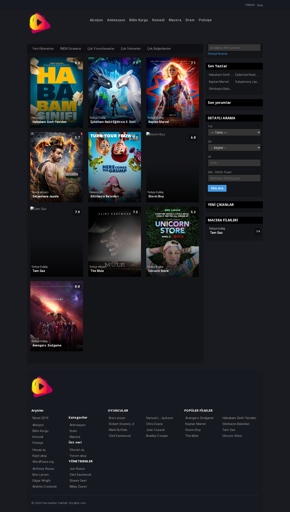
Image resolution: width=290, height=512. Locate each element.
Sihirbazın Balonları (222, 88)
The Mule (191, 436)
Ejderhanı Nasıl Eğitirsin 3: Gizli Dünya (260, 74)
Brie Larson (40, 475)
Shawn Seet (78, 480)
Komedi (37, 437)
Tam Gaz (228, 430)
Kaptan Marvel (219, 81)
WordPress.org (43, 462)
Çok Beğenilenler (159, 49)
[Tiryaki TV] (40, 32)
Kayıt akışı (39, 456)
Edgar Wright (41, 480)
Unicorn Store (232, 436)
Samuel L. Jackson (159, 418)
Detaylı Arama (218, 53)
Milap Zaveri (78, 486)
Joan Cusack (155, 430)
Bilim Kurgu (40, 431)
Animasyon (78, 425)
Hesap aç (39, 450)
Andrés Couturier (44, 486)
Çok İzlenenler (131, 49)
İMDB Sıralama (70, 49)
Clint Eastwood (80, 475)
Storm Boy (193, 430)
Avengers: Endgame (199, 418)
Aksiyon (38, 425)
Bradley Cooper (157, 436)
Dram (73, 431)
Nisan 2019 (40, 418)
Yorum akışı (78, 456)
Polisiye (38, 443)
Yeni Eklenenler (43, 49)
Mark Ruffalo (118, 430)
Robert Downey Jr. (122, 424)
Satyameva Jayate (248, 81)
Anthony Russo (43, 469)
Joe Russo (77, 469)
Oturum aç (77, 450)
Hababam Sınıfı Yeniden (225, 74)
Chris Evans (154, 424)
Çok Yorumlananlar (100, 49)
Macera (75, 437)
